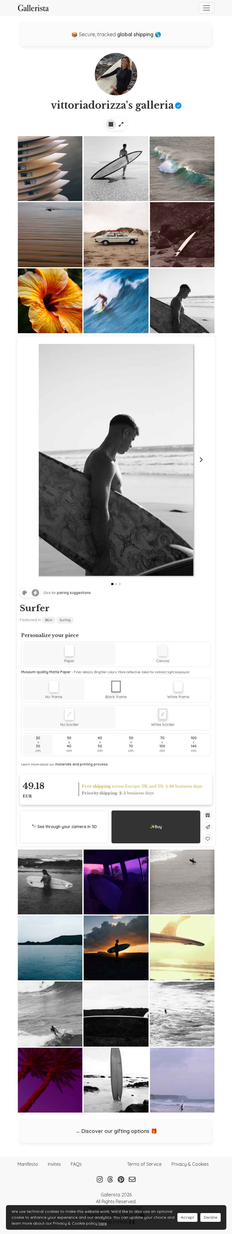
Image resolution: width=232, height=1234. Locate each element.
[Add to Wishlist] (207, 838)
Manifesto (28, 1164)
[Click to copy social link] (116, 76)
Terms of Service (144, 1164)
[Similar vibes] (35, 592)
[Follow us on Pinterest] (121, 1179)
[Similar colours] (24, 592)
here (102, 1223)
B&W (49, 620)
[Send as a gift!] (207, 815)
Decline (210, 1217)
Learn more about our (64, 764)
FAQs (76, 1164)
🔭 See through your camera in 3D (64, 826)
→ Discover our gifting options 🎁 (116, 1131)
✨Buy (156, 826)
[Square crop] (111, 124)
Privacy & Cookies (190, 1164)
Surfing (65, 620)
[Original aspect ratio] (121, 124)
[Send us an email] (132, 1179)
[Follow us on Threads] (110, 1179)
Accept (187, 1217)
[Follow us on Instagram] (100, 1179)
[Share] (207, 826)
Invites (54, 1164)
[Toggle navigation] (206, 8)
